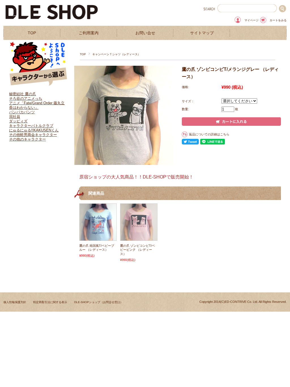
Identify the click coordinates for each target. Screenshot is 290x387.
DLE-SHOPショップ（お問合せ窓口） (98, 302)
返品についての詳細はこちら (209, 134)
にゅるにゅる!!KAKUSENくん (34, 130)
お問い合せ (145, 33)
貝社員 (14, 116)
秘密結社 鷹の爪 (22, 94)
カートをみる (278, 20)
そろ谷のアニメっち (25, 98)
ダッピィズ (18, 121)
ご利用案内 (89, 33)
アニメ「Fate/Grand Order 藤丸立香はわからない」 (37, 105)
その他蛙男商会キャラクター (33, 135)
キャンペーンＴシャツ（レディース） (116, 54)
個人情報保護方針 (14, 302)
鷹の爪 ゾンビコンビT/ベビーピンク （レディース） (137, 250)
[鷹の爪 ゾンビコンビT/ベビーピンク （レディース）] (138, 237)
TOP (32, 33)
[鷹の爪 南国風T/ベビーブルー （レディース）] (98, 237)
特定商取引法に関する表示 (50, 302)
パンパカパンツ (22, 112)
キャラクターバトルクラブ (31, 126)
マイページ (251, 20)
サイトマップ (202, 33)
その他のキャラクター (27, 139)
